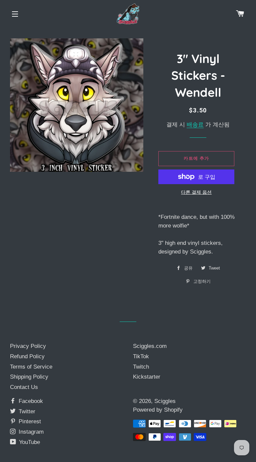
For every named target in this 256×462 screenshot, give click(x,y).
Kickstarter (146, 377)
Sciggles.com (150, 346)
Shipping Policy (29, 377)
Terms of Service (31, 367)
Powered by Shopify (158, 410)
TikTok (141, 356)
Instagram (30, 432)
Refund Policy (27, 356)
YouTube (28, 442)
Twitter (26, 411)
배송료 (195, 124)
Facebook (30, 401)
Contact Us (24, 387)
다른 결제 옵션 (196, 192)
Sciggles (165, 401)
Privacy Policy (28, 346)
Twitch (141, 367)
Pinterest (29, 421)
